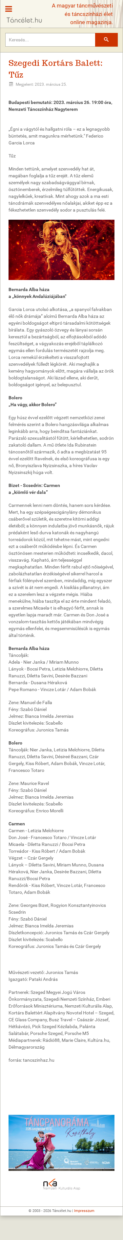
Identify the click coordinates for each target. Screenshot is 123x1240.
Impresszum (84, 1211)
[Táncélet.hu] (21, 12)
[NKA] (61, 1184)
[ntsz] (61, 1143)
